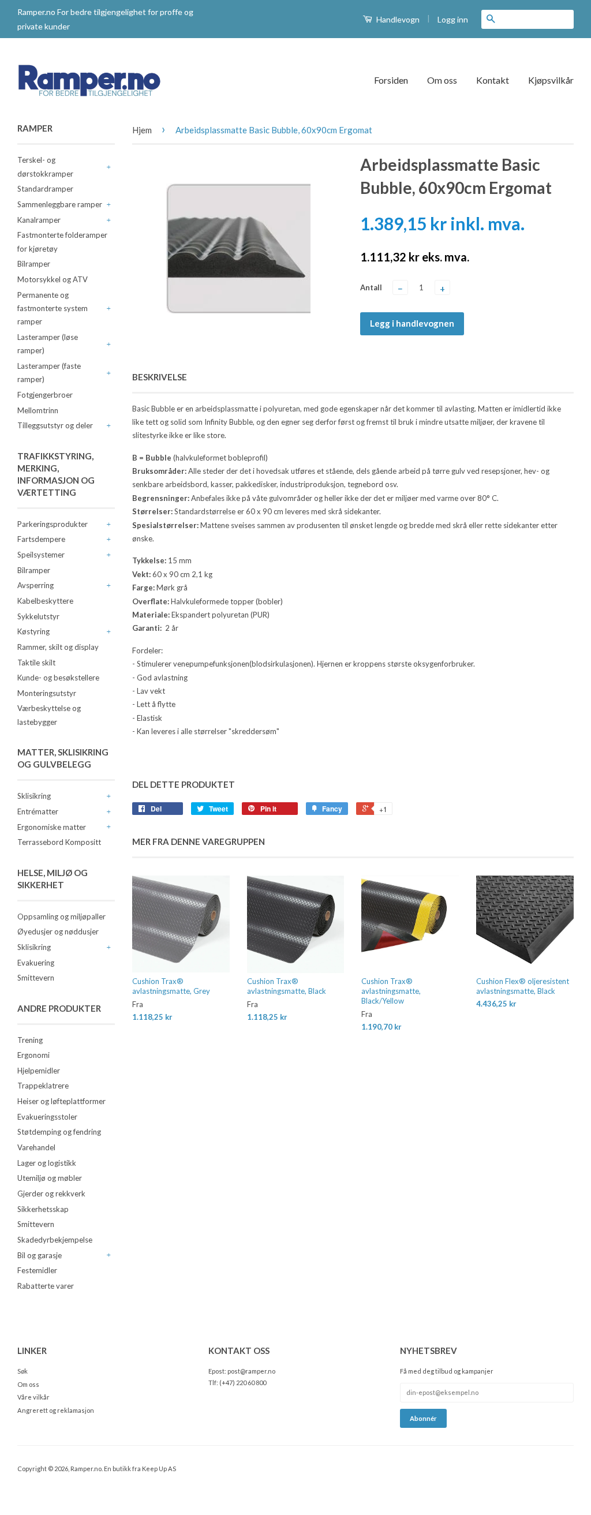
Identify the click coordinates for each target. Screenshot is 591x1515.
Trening (30, 1040)
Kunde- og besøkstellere (58, 677)
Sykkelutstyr (38, 616)
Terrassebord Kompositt (59, 842)
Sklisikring (34, 795)
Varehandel (36, 1147)
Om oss (442, 79)
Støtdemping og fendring (59, 1131)
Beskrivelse (159, 377)
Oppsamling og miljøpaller (61, 916)
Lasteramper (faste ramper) (49, 372)
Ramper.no (86, 1468)
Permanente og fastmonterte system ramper (52, 308)
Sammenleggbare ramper (59, 204)
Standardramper (45, 188)
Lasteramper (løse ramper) (47, 343)
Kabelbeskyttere (45, 600)
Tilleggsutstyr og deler (55, 425)
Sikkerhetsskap (43, 1209)
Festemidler (37, 1270)
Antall (371, 287)
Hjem (142, 130)
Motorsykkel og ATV (52, 279)
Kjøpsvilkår (551, 79)
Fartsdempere (41, 539)
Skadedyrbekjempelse (54, 1239)
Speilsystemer (41, 554)
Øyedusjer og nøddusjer (58, 931)
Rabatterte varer (45, 1285)
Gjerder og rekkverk (51, 1193)
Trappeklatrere (43, 1085)
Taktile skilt (36, 662)
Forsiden (391, 79)
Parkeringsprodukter (52, 524)
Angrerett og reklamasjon (55, 1410)
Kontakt (492, 79)
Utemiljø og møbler (49, 1178)
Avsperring (35, 585)
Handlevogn (397, 19)
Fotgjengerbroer (45, 394)
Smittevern (35, 977)
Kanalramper (39, 220)
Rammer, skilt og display (58, 647)
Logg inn (452, 19)
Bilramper (33, 263)
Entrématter (37, 811)
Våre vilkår (33, 1397)
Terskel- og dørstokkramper (45, 166)
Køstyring (33, 631)
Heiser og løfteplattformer (61, 1101)
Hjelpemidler (38, 1070)
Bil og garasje (39, 1255)
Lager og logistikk (46, 1163)
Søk (22, 1371)
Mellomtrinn (37, 410)
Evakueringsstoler (47, 1116)
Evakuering (35, 962)
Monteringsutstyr (46, 693)
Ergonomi (33, 1055)
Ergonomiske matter (51, 827)
